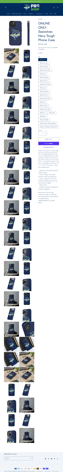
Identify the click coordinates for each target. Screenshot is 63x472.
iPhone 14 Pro (44, 63)
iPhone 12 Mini (44, 91)
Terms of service (55, 471)
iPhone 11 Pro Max (45, 109)
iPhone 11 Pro (43, 105)
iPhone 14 (42, 59)
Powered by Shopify (31, 471)
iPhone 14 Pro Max (45, 70)
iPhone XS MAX (44, 120)
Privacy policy (47, 471)
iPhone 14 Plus (44, 66)
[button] (6, 7)
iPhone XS (43, 116)
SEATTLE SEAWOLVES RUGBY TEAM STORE (17, 471)
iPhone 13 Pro (44, 81)
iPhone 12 (42, 88)
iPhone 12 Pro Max (45, 98)
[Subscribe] (31, 458)
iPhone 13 (42, 74)
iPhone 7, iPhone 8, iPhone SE (48, 127)
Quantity (40, 130)
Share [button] (40, 53)
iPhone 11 (42, 102)
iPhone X (42, 113)
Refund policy (40, 471)
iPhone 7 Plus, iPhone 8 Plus (48, 123)
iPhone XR (52, 113)
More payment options (49, 147)
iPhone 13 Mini (44, 77)
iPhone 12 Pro (44, 95)
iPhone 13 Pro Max (45, 84)
